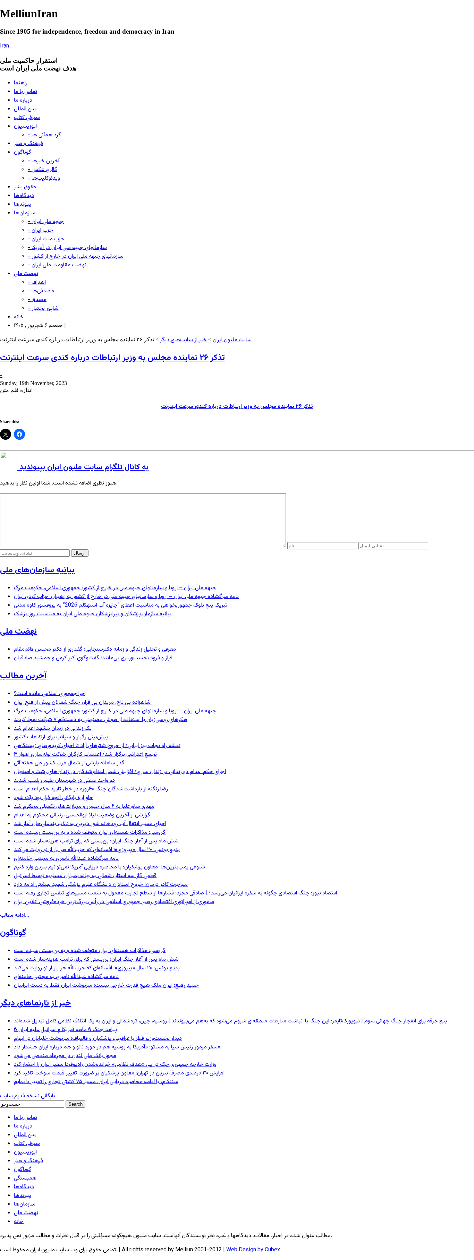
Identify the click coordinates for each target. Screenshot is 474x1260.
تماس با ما (25, 91)
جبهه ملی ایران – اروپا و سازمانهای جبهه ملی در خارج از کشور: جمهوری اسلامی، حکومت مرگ (115, 588)
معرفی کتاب (27, 117)
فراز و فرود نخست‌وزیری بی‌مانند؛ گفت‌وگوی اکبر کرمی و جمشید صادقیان (93, 658)
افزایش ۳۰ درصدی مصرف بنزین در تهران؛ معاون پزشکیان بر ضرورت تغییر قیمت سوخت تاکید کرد (119, 1073)
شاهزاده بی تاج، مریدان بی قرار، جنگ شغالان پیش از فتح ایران (83, 702)
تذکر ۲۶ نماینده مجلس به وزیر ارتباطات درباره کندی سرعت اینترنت (112, 358)
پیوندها (22, 204)
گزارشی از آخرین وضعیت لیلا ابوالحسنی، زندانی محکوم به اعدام (82, 815)
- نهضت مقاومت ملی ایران (57, 265)
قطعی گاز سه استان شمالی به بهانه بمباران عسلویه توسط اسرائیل (85, 876)
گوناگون (22, 152)
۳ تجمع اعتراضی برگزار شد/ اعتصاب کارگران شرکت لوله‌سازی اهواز (85, 754)
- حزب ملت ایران (46, 239)
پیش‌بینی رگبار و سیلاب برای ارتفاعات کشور (61, 737)
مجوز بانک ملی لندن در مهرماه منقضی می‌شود (65, 1056)
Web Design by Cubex (253, 1250)
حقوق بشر (25, 187)
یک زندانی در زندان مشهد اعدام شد (53, 728)
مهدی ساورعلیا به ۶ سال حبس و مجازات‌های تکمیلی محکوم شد (84, 806)
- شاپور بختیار (43, 308)
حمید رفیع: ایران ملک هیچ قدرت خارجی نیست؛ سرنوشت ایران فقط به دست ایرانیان (106, 985)
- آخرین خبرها (43, 161)
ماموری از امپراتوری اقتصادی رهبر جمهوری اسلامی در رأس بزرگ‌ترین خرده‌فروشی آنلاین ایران (114, 902)
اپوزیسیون (25, 126)
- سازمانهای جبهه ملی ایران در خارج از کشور (76, 256)
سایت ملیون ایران (232, 340)
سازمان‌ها (24, 213)
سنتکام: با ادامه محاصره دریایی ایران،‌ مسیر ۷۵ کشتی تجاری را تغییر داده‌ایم (96, 1082)
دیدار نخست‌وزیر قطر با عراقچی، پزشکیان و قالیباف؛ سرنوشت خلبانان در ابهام (98, 1038)
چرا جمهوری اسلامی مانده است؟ (49, 693)
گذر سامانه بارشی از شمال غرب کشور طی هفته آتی (69, 763)
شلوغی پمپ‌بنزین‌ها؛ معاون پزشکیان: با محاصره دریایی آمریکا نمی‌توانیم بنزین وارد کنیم (109, 867)
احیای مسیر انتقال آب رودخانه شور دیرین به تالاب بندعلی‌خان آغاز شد (90, 824)
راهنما (20, 83)
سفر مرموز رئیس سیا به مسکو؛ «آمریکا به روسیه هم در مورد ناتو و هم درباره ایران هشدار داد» (117, 1047)
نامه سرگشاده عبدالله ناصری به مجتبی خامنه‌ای (66, 858)
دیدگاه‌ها (24, 195)
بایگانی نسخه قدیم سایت (27, 1096)
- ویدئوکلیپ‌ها (44, 178)
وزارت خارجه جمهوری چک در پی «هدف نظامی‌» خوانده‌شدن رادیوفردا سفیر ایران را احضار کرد (115, 1064)
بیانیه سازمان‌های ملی (37, 570)
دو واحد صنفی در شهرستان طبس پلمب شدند (64, 780)
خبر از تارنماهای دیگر (35, 1003)
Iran (4, 46)
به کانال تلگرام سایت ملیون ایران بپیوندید (83, 467)
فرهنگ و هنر (28, 143)
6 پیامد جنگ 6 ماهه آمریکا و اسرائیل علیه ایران (65, 1030)
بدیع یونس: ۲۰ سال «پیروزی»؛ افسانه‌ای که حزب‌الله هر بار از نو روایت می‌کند (97, 850)
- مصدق (37, 299)
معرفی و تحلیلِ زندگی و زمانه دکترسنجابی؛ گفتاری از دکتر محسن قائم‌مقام (95, 649)
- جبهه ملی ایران (46, 221)
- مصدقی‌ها (41, 291)
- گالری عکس (42, 169)
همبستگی (25, 1178)
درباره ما (23, 100)
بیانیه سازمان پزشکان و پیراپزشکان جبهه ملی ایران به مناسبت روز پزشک (92, 614)
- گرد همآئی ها (44, 135)
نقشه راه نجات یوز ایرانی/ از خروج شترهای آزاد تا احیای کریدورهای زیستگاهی (97, 746)
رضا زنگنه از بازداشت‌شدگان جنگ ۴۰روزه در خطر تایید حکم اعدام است (91, 789)
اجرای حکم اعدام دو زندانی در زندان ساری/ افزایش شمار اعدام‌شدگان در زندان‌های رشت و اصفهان (120, 772)
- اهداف (37, 282)
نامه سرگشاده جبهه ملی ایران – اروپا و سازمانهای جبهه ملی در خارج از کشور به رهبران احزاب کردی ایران (126, 596)
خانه (19, 317)
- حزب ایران (40, 230)
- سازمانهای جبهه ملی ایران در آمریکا (67, 247)
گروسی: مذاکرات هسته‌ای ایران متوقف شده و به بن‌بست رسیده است (90, 832)
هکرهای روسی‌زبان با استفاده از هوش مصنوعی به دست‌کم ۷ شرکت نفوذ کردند (100, 719)
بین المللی (25, 109)
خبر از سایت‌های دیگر (183, 340)
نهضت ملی (26, 273)
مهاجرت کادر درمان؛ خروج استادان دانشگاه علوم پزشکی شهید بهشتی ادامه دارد (101, 884)
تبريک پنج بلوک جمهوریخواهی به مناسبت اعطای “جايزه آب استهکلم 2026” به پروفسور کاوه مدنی (120, 605)
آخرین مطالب (23, 676)
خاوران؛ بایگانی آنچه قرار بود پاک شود (53, 798)
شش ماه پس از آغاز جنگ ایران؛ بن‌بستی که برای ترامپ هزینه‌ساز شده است (96, 841)
